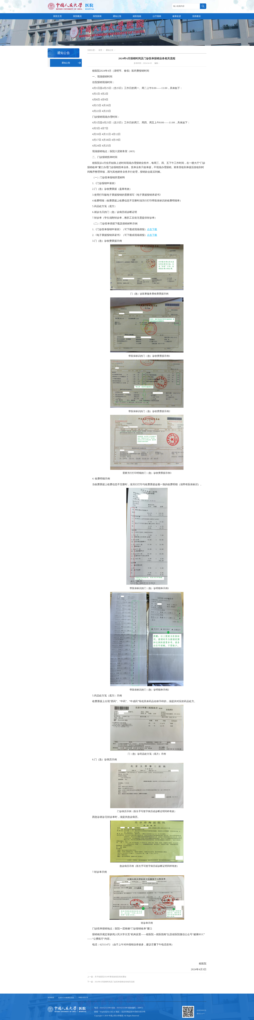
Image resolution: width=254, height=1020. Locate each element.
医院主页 (57, 16)
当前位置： (92, 50)
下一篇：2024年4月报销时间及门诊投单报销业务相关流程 (111, 982)
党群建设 (196, 16)
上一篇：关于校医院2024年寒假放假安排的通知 (106, 977)
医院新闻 (97, 16)
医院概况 (77, 16)
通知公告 (117, 16)
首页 (100, 50)
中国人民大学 (83, 997)
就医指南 (137, 16)
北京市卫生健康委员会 (66, 997)
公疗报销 (157, 16)
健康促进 (176, 16)
